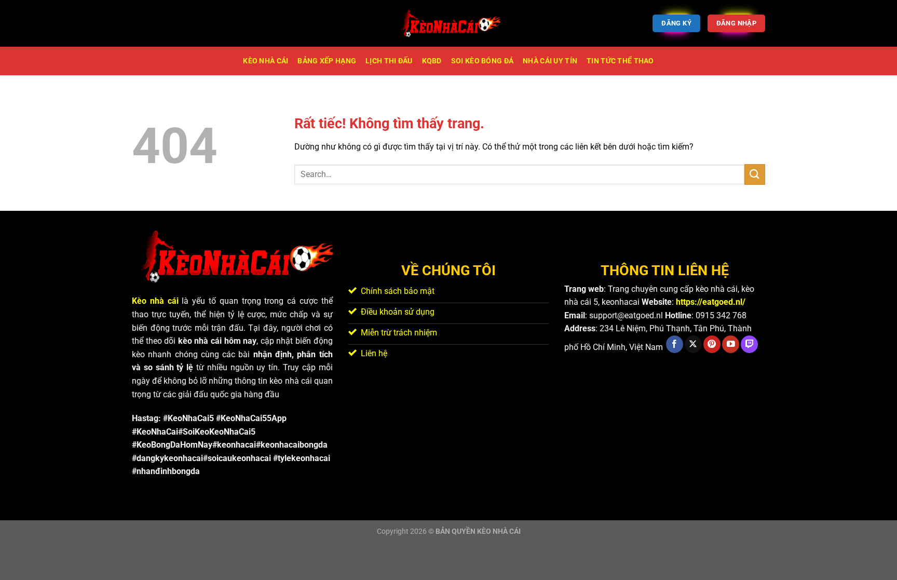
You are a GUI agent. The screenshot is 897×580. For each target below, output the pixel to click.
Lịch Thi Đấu (388, 61)
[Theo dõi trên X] (693, 344)
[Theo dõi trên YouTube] (730, 344)
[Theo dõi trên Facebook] (674, 344)
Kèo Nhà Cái (265, 61)
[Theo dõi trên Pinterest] (712, 344)
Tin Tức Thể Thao (620, 61)
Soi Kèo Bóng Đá (482, 61)
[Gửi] (754, 174)
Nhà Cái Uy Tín (550, 61)
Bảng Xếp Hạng (326, 61)
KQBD (432, 61)
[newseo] (448, 23)
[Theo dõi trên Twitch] (749, 344)
